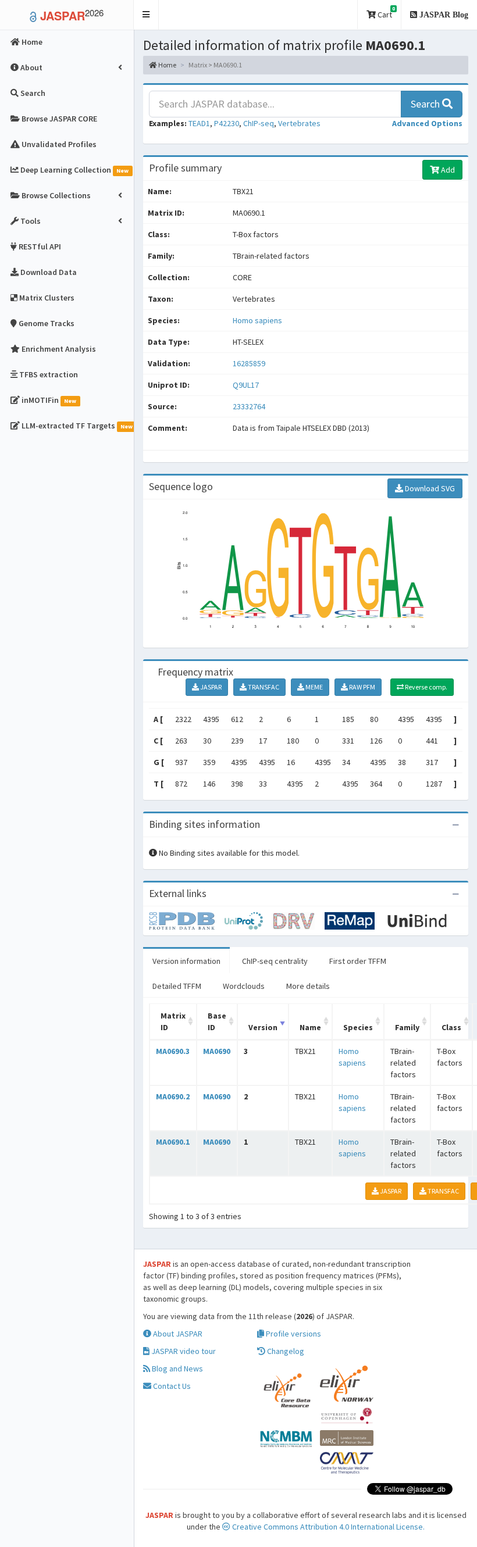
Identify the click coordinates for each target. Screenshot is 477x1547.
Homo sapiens (257, 320)
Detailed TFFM (176, 986)
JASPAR (210, 687)
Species (358, 1027)
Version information (186, 961)
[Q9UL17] (187, 919)
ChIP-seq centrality (275, 961)
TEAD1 (199, 123)
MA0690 (216, 1051)
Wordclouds (244, 986)
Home (166, 64)
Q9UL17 (247, 385)
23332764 (249, 406)
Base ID (217, 1021)
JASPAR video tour (182, 1351)
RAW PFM (361, 687)
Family (407, 1027)
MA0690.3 (173, 1051)
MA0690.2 (173, 1096)
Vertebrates (299, 123)
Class (451, 1027)
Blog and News (176, 1368)
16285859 (249, 363)
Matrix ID (173, 1021)
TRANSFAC (263, 687)
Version (262, 1027)
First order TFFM (357, 961)
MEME (313, 687)
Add (447, 170)
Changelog (284, 1351)
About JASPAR (176, 1333)
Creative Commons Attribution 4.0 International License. (327, 1526)
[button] (146, 15)
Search (426, 103)
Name (310, 1027)
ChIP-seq (258, 123)
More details (308, 986)
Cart (385, 12)
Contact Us (171, 1386)
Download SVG (429, 488)
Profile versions (292, 1333)
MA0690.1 (173, 1142)
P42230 (226, 123)
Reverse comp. (425, 687)
